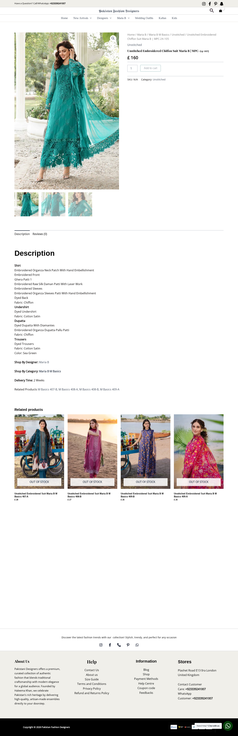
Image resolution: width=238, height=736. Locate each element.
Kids (174, 18)
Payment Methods (146, 679)
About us (92, 675)
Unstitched (178, 34)
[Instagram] (204, 4)
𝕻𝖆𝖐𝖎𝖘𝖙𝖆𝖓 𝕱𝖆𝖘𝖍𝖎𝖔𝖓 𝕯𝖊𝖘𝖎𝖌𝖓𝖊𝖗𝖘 (119, 11)
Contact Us (92, 670)
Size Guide (92, 679)
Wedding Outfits (144, 18)
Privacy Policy (92, 688)
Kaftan (162, 18)
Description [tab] (22, 234)
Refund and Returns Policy (91, 693)
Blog (146, 670)
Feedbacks (146, 693)
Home (64, 18)
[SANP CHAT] (222, 4)
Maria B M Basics (159, 34)
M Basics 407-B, (48, 389)
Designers (102, 18)
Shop (146, 674)
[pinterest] (128, 645)
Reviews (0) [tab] (40, 234)
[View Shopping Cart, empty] (221, 11)
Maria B (121, 18)
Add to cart (150, 68)
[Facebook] (210, 4)
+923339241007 (58, 3)
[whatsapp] (137, 645)
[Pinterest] (216, 4)
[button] (212, 11)
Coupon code (146, 688)
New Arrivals (80, 18)
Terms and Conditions (91, 684)
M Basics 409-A (109, 389)
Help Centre (146, 683)
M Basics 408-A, (69, 389)
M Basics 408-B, (89, 389)
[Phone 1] (119, 645)
